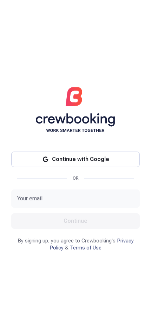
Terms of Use (85, 248)
